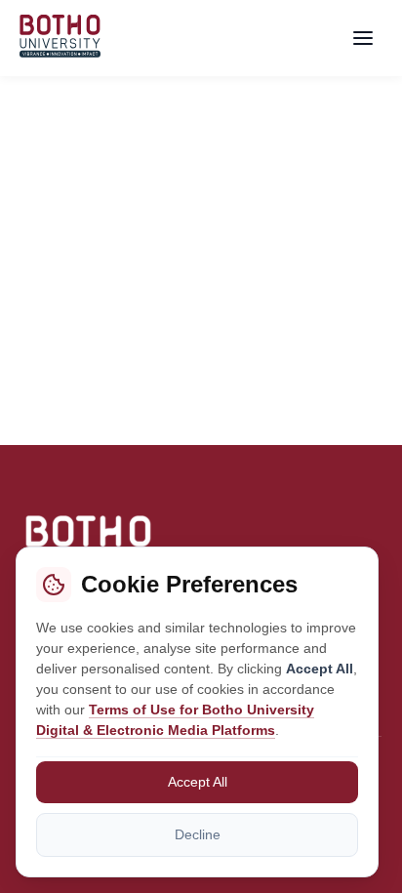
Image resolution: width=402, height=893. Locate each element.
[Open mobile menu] (362, 38)
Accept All (197, 782)
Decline (198, 834)
